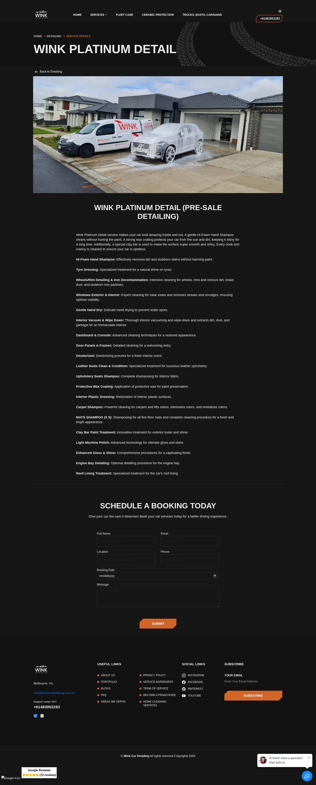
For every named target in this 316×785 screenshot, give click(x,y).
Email (164, 533)
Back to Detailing (50, 71)
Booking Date (106, 570)
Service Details (78, 36)
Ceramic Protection (158, 14)
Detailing (54, 36)
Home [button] (77, 14)
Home (38, 36)
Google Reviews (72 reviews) (42, 773)
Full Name (103, 533)
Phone (165, 551)
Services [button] (97, 14)
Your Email (233, 675)
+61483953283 (47, 707)
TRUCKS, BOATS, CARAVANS (202, 14)
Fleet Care (124, 14)
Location (102, 551)
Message (103, 584)
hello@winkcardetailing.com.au (54, 693)
